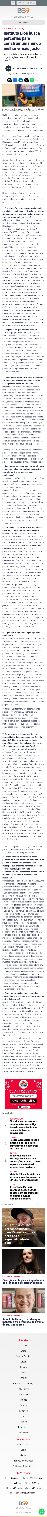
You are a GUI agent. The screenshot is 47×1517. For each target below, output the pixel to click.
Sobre (23, 1450)
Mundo (23, 1367)
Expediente (23, 1427)
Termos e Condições (23, 1460)
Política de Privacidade (23, 1466)
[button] (23, 22)
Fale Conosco (23, 1444)
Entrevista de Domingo (23, 1383)
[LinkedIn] (20, 80)
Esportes (23, 1411)
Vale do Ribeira (23, 1356)
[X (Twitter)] (26, 80)
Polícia (23, 1400)
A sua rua (23, 1394)
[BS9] (23, 1505)
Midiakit (23, 1455)
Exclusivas (23, 1432)
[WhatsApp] (32, 80)
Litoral (24, 1351)
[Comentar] (37, 80)
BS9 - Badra (23, 1389)
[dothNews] (27, 1513)
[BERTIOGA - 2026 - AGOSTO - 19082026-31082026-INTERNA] (23, 1094)
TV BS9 (23, 1378)
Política (23, 1372)
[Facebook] (15, 80)
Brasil (23, 1361)
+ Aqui (24, 1416)
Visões (23, 1421)
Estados (23, 1405)
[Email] (9, 80)
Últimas (23, 1345)
